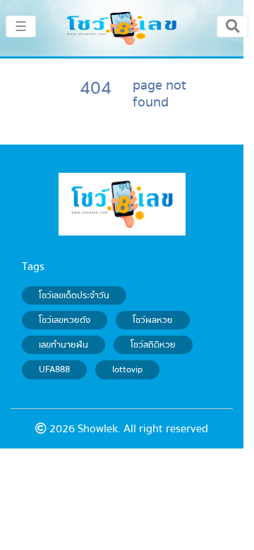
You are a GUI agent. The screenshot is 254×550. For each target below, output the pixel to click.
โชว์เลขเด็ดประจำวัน (74, 295)
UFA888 (54, 369)
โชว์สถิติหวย (153, 345)
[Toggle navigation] (232, 26)
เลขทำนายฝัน (63, 345)
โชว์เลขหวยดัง (64, 320)
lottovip (127, 369)
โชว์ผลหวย (153, 320)
